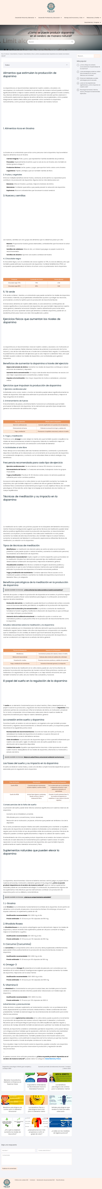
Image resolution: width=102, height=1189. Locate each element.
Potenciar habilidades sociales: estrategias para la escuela (89, 79)
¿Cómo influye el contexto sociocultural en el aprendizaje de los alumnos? (90, 66)
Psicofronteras (60, 1180)
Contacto (32, 1180)
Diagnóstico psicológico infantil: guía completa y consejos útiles (17, 1067)
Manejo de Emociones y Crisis (73, 18)
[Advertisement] (37, 82)
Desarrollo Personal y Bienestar (24, 18)
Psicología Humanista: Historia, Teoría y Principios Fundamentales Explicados (90, 91)
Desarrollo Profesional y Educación (49, 18)
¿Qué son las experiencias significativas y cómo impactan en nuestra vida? (90, 85)
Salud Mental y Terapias (91, 22)
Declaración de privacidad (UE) (46, 1180)
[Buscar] (71, 41)
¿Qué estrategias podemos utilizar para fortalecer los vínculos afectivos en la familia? (90, 73)
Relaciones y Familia (93, 18)
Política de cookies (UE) (21, 1180)
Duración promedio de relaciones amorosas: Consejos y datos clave (54, 1067)
